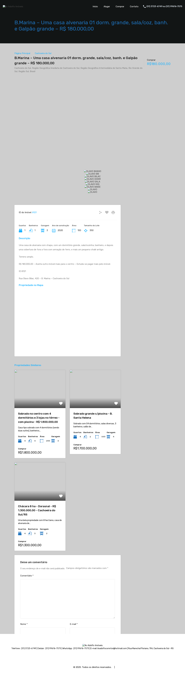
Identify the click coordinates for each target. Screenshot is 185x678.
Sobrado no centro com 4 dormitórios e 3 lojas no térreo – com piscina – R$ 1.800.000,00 (39, 418)
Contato (134, 6)
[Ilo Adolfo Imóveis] (13, 6)
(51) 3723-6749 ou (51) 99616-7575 (164, 6)
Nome (24, 624)
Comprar (120, 6)
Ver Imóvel (40, 400)
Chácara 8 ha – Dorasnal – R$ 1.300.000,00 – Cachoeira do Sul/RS (37, 510)
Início (95, 6)
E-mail (74, 624)
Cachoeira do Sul (43, 53)
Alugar (107, 6)
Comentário (27, 575)
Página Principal (22, 53)
